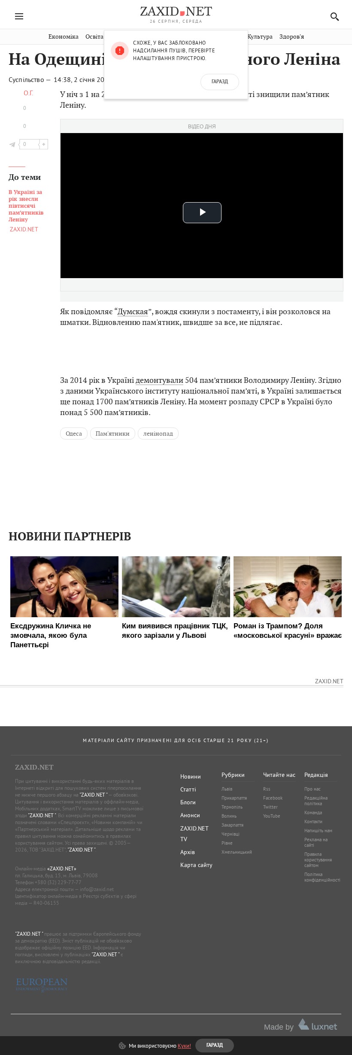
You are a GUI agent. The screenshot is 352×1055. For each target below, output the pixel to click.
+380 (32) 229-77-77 (58, 882)
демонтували (159, 380)
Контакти (313, 822)
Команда (313, 812)
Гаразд (220, 82)
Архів (187, 852)
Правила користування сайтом (318, 859)
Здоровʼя (291, 36)
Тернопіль (232, 807)
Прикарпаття (234, 798)
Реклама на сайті (316, 842)
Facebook (272, 798)
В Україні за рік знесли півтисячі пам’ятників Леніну (26, 206)
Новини (190, 776)
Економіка (64, 36)
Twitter (270, 807)
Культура (260, 36)
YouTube (271, 816)
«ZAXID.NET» (61, 868)
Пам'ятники (113, 433)
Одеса (74, 433)
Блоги (188, 802)
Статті (188, 789)
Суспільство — (30, 79)
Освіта (94, 36)
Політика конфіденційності (322, 877)
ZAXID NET (176, 11)
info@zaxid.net (97, 889)
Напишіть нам (318, 831)
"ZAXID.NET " (93, 794)
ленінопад (158, 433)
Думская (133, 311)
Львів (227, 789)
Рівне (227, 843)
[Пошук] (332, 16)
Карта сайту (196, 865)
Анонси (190, 815)
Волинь (229, 816)
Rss (266, 789)
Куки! (184, 1045)
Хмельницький (237, 852)
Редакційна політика (316, 800)
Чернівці (231, 834)
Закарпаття (232, 825)
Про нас (312, 789)
